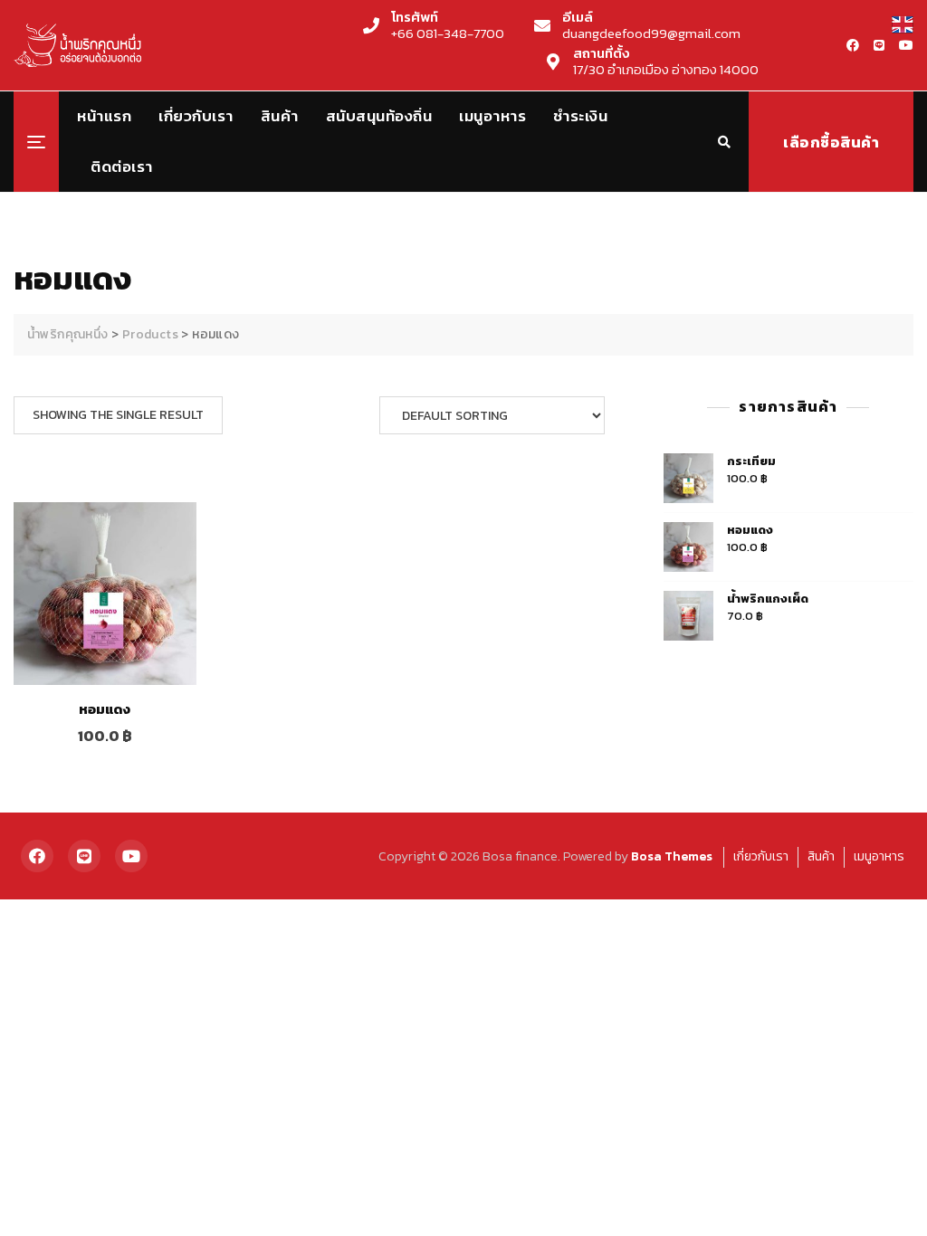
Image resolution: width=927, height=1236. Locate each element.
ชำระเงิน (580, 116)
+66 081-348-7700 (447, 25)
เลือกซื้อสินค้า (831, 142)
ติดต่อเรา (122, 166)
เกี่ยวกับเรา (196, 116)
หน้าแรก (104, 116)
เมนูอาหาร (492, 116)
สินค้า (280, 116)
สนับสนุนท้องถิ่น (379, 116)
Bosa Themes (671, 856)
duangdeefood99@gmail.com (651, 25)
